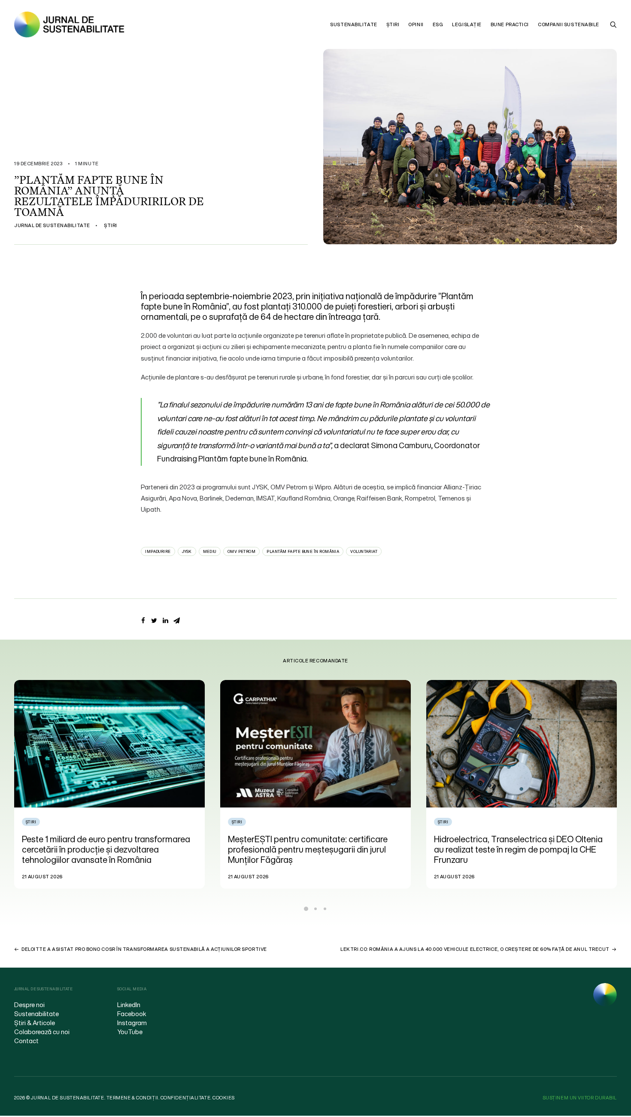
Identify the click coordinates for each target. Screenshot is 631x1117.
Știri (393, 24)
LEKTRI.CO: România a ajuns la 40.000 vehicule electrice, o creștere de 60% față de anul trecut (475, 949)
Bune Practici (510, 24)
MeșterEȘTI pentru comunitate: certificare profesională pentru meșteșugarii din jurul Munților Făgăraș (102, 849)
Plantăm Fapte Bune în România (303, 551)
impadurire (158, 551)
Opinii (415, 24)
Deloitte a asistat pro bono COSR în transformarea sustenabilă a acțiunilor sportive (144, 949)
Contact (26, 1040)
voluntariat (363, 551)
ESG (438, 24)
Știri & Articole (34, 1022)
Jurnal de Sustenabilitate (52, 225)
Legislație (467, 24)
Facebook (131, 1013)
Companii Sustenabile (568, 24)
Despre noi (29, 1004)
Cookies (223, 1097)
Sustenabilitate (353, 24)
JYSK (187, 551)
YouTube (130, 1031)
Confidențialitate (185, 1097)
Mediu (209, 551)
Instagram (132, 1022)
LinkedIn (128, 1004)
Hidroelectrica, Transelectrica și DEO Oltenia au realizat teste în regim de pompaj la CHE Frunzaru (312, 849)
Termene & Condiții (132, 1097)
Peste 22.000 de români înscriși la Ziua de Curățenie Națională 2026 (512, 844)
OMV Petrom (242, 551)
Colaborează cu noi (42, 1031)
